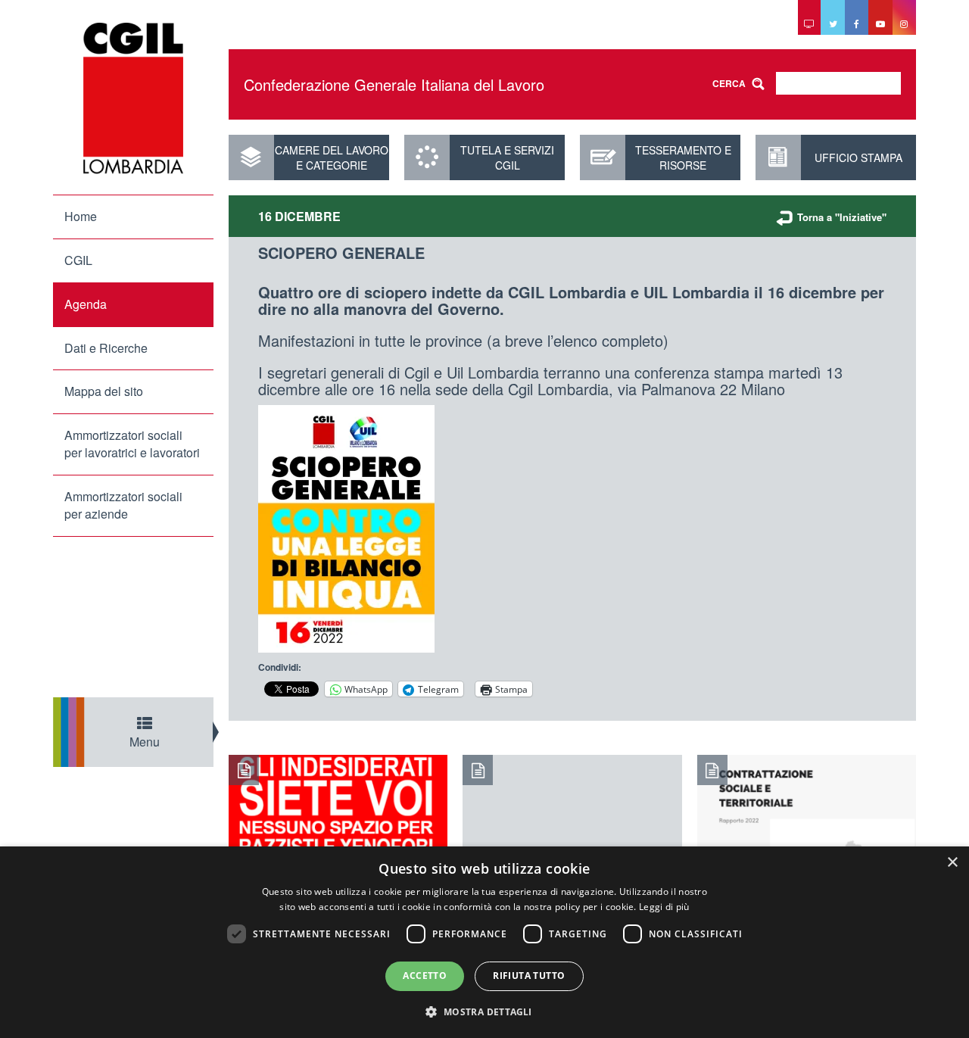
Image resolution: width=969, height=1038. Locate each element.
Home (80, 216)
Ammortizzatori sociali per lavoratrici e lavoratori (132, 443)
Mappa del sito (103, 391)
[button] (484, 1011)
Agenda (85, 304)
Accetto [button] (425, 975)
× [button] (952, 862)
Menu (144, 741)
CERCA (729, 83)
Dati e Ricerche (106, 348)
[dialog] (484, 942)
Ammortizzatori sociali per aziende (123, 505)
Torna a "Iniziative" (841, 217)
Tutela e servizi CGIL (507, 157)
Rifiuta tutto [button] (529, 975)
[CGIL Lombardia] (133, 98)
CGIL (78, 260)
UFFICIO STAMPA (858, 157)
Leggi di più (664, 906)
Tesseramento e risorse (683, 157)
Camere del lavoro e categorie (331, 157)
